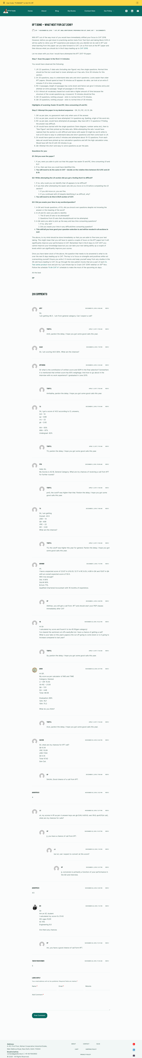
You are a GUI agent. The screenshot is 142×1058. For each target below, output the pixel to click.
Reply (107, 308)
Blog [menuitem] (57, 11)
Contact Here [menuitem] (90, 11)
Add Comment (38, 995)
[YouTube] (126, 11)
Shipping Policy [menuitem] (91, 1049)
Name (34, 986)
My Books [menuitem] (72, 11)
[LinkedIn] (132, 11)
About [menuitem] (43, 11)
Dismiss (137, 2)
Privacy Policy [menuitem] (85, 1054)
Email (61, 986)
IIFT (59, 30)
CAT (55, 30)
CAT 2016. (84, 48)
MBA (62, 30)
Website (88, 986)
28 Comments (100, 30)
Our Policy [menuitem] (108, 11)
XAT (92, 30)
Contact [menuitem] (86, 1044)
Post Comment (39, 1015)
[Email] (138, 11)
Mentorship (68, 30)
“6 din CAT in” (53, 267)
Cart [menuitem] (76, 1049)
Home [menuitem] (30, 11)
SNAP (88, 30)
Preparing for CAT (79, 30)
